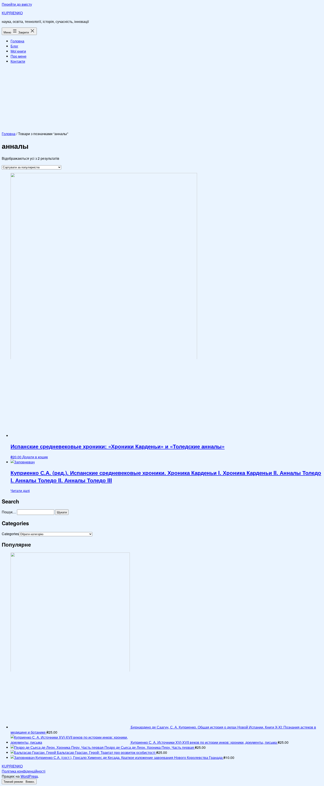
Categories (10, 533)
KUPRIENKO (12, 12)
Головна (17, 41)
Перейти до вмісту (17, 4)
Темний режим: (14, 781)
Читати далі (20, 490)
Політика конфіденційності (23, 771)
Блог (14, 46)
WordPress (29, 776)
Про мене (18, 56)
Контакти (18, 61)
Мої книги (18, 51)
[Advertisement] (162, 98)
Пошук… (9, 511)
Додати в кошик (35, 456)
